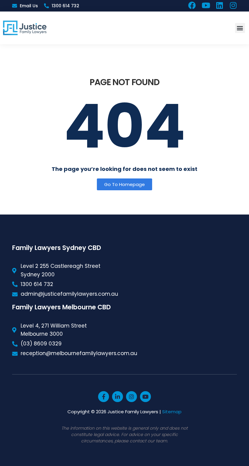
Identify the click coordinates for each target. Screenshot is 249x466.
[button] (240, 28)
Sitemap (172, 411)
